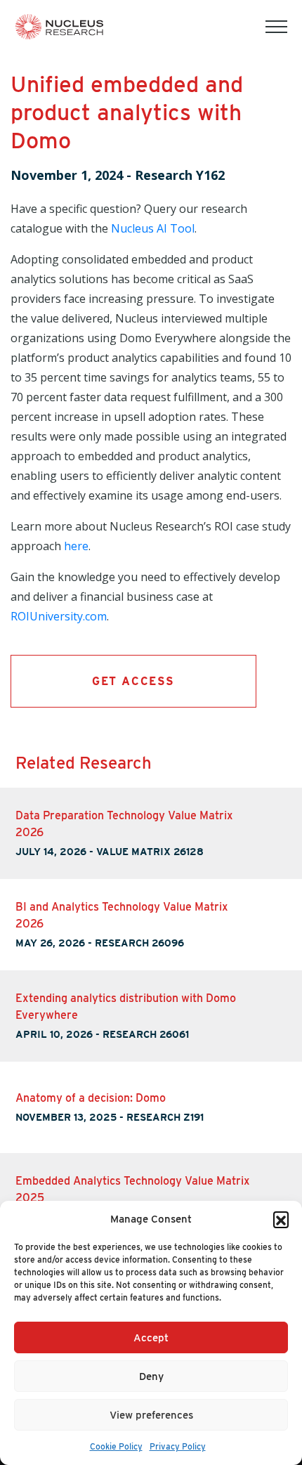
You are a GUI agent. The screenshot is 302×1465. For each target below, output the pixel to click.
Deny (151, 1376)
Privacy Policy (178, 1446)
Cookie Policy (116, 1446)
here (76, 546)
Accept (151, 1337)
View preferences (151, 1415)
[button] (281, 1219)
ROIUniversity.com (59, 616)
